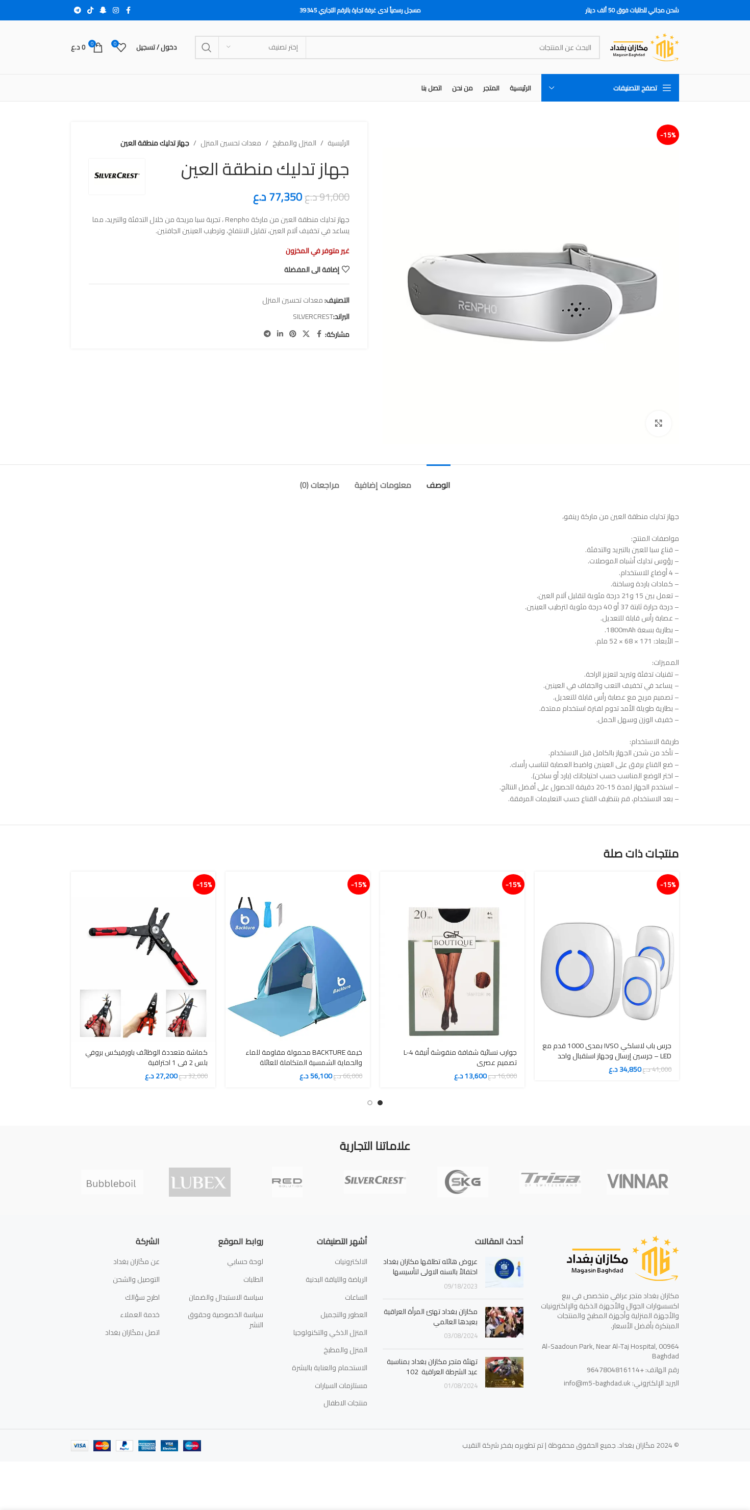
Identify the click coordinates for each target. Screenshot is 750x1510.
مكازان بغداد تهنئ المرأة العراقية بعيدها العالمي (431, 1316)
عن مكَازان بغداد (136, 1262)
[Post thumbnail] (504, 1274)
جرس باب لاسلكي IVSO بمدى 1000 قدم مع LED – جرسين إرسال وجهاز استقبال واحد (606, 1050)
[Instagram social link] (116, 10)
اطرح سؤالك (142, 1298)
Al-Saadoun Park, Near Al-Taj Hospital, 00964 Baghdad (610, 1351)
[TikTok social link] (90, 10)
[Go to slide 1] (380, 1102)
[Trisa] (550, 1181)
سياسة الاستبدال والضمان (226, 1298)
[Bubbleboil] (112, 1181)
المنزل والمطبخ (294, 142)
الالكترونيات (351, 1262)
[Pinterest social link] (292, 334)
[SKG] (462, 1181)
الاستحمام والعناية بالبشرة (329, 1368)
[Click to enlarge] (658, 423)
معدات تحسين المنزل (231, 142)
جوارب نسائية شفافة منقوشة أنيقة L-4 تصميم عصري (460, 1057)
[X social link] (306, 334)
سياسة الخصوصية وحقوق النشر (225, 1320)
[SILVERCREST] (375, 1181)
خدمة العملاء (140, 1315)
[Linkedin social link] (280, 334)
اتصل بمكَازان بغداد (132, 1333)
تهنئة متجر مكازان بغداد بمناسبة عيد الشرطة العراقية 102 (432, 1366)
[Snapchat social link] (103, 10)
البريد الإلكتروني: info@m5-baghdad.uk (621, 1383)
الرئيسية (338, 142)
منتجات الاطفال (345, 1403)
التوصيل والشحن (136, 1280)
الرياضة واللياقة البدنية (336, 1280)
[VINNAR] (637, 1181)
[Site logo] (644, 46)
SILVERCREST (313, 316)
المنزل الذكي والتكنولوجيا (330, 1333)
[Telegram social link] (77, 10)
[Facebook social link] (128, 10)
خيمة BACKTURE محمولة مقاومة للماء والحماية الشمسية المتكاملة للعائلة (303, 1057)
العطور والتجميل (343, 1315)
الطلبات (253, 1280)
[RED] (287, 1181)
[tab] (439, 480)
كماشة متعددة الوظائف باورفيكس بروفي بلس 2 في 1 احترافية (146, 1057)
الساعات (356, 1298)
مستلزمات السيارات (341, 1386)
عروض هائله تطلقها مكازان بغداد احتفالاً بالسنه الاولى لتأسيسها (430, 1266)
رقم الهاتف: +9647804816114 (633, 1369)
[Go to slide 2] (369, 1102)
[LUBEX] (200, 1181)
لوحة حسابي (245, 1262)
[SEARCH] (206, 47)
